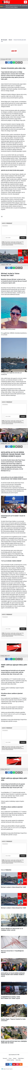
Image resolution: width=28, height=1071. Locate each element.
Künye (10, 1058)
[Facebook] (6, 62)
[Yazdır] (19, 62)
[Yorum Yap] (21, 62)
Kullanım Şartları (10, 1060)
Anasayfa (5, 1058)
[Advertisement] (14, 23)
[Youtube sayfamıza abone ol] (14, 1064)
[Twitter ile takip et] (10, 1064)
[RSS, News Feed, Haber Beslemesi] (20, 1064)
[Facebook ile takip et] (7, 1064)
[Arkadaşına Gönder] (16, 62)
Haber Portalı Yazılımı (8, 1069)
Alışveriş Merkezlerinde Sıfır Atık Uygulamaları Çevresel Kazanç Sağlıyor (17, 6)
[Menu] (25, 2)
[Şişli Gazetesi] (6, 2)
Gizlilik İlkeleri (21, 1058)
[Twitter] (9, 62)
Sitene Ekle (18, 1060)
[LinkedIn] (11, 62)
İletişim (14, 1058)
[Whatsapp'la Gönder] (14, 62)
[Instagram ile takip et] (17, 1064)
